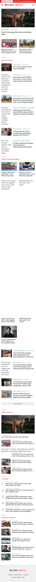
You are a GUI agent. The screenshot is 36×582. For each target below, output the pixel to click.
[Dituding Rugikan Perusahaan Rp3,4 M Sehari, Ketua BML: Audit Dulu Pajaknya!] (6, 548)
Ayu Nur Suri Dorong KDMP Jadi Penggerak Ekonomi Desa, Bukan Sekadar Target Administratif (8, 320)
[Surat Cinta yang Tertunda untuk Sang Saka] (18, 18)
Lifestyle (24, 108)
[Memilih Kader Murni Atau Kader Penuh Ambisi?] (27, 248)
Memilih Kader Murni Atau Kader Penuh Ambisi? (25, 320)
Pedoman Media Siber (15, 575)
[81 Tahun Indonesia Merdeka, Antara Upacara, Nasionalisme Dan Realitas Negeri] (6, 147)
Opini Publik (4, 29)
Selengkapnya (18, 403)
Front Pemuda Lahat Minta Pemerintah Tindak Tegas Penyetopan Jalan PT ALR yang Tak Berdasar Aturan (22, 384)
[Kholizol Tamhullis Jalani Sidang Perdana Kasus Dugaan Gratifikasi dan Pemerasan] (6, 523)
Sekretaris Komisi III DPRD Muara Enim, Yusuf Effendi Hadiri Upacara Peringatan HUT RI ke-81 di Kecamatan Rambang (9, 51)
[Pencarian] (33, 4)
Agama (15, 350)
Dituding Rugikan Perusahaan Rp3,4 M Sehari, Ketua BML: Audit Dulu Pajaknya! (23, 548)
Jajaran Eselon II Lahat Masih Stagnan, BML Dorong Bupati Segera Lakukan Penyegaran (8, 341)
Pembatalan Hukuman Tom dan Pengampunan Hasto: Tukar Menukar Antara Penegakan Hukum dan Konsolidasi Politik (20, 510)
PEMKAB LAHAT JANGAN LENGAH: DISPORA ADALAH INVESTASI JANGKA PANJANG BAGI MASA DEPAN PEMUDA (23, 531)
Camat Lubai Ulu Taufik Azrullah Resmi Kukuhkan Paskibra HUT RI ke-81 (22, 133)
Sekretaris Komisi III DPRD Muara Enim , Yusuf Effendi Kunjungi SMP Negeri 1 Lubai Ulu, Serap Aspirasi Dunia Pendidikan (27, 174)
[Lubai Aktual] (13, 5)
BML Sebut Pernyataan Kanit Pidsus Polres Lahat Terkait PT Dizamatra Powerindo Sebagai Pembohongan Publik (23, 556)
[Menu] (2, 4)
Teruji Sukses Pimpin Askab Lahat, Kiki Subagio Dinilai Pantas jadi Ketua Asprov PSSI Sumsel (23, 367)
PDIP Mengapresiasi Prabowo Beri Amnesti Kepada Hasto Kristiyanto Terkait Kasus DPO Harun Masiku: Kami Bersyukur (19, 504)
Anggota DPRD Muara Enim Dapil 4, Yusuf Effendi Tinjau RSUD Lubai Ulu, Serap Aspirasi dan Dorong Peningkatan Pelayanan (9, 174)
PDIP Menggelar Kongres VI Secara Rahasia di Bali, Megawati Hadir (20, 491)
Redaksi (26, 575)
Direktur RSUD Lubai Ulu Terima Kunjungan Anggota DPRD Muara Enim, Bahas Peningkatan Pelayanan (22, 396)
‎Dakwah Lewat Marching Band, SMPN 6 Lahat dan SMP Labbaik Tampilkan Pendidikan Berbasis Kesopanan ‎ (24, 113)
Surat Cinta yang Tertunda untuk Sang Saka (22, 68)
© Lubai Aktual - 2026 (18, 577)
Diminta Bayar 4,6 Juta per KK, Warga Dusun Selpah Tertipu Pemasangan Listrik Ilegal (21, 539)
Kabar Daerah (17, 75)
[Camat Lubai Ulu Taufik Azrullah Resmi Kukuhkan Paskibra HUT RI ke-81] (6, 132)
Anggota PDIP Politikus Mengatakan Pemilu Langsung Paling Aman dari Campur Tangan (19, 497)
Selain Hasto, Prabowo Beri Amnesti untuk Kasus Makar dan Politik (18, 484)
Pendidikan (31, 108)
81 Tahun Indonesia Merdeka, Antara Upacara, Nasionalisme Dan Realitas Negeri (23, 146)
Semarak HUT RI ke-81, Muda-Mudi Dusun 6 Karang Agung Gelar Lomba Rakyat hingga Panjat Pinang (26, 51)
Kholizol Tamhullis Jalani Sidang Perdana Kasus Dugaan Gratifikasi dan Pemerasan (22, 523)
